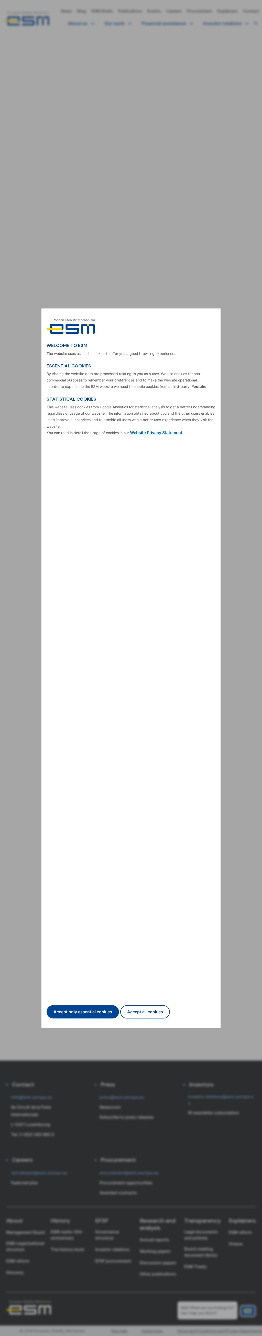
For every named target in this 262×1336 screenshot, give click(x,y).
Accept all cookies (145, 1011)
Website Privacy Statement (156, 432)
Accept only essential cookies (82, 1011)
